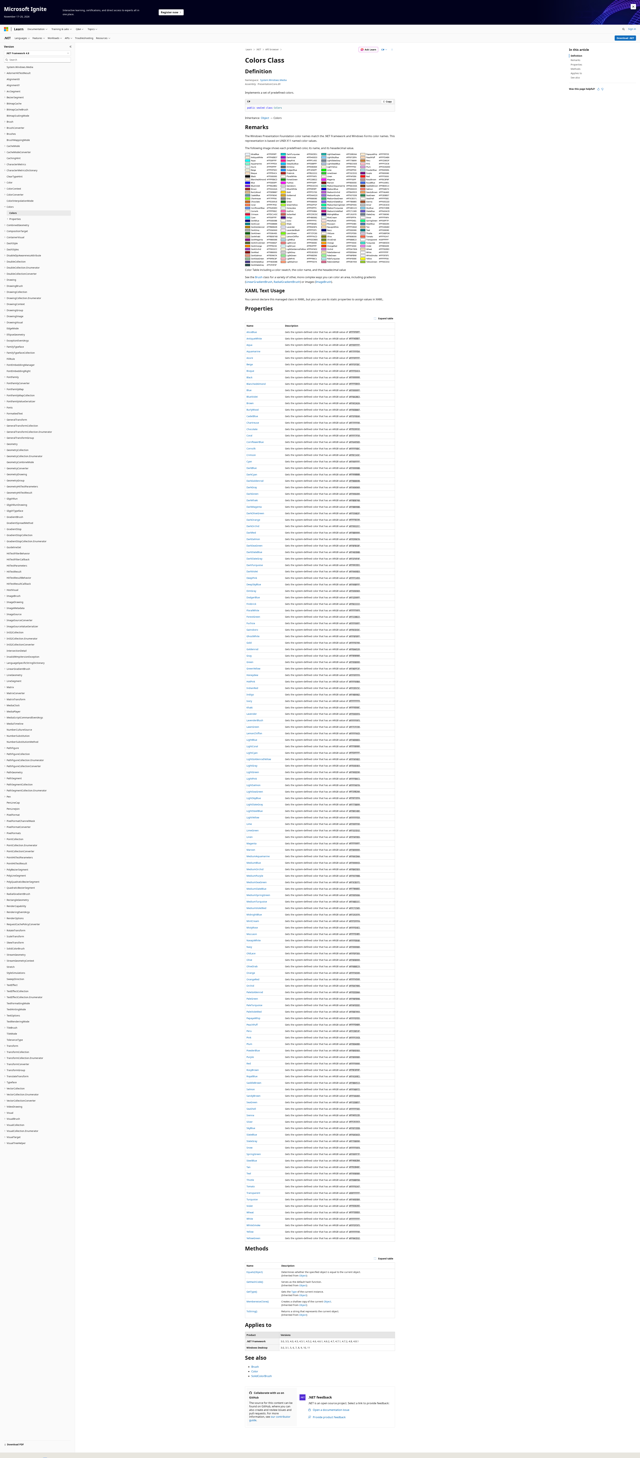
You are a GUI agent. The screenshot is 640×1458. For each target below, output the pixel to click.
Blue (249, 390)
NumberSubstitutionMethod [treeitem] (22, 741)
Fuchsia (250, 623)
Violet (249, 1205)
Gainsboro (252, 629)
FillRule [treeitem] (11, 358)
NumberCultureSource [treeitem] (19, 729)
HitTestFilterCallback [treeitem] (18, 559)
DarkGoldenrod (255, 480)
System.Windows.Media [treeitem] (20, 67)
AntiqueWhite (254, 338)
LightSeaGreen (254, 791)
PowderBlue (253, 1050)
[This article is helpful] (598, 89)
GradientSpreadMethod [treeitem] (20, 523)
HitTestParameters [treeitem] (17, 565)
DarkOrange (253, 519)
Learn (249, 49)
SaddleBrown (253, 1082)
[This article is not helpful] (602, 89)
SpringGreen (253, 1154)
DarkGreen (252, 493)
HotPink (250, 681)
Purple (250, 1057)
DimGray (251, 590)
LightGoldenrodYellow (258, 759)
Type (294, 1291)
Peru (249, 1031)
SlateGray (251, 1141)
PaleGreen (252, 998)
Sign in (632, 28)
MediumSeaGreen (256, 882)
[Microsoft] (6, 29)
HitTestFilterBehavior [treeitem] (18, 553)
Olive (249, 959)
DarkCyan (251, 474)
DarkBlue (251, 468)
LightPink (251, 778)
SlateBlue (251, 1134)
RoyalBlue (252, 1076)
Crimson (251, 455)
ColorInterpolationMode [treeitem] (20, 200)
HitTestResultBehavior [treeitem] (19, 577)
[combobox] (37, 53)
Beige (249, 364)
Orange (250, 972)
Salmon (250, 1089)
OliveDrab (252, 966)
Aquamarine (253, 351)
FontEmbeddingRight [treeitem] (18, 371)
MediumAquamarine (258, 856)
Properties (576, 64)
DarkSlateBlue (254, 552)
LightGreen (252, 772)
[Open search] (623, 29)
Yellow (250, 1231)
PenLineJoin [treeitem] (13, 808)
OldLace (251, 953)
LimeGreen (252, 830)
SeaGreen (251, 1102)
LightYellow (252, 817)
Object (265, 118)
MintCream (252, 921)
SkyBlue (250, 1128)
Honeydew (252, 675)
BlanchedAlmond (256, 383)
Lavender (251, 713)
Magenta (251, 843)
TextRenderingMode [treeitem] (18, 1021)
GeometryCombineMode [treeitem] (20, 462)
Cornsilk (251, 448)
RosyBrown (252, 1070)
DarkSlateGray (254, 558)
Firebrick (251, 603)
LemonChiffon (254, 733)
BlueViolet (252, 396)
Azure (249, 357)
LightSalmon (253, 785)
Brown (250, 403)
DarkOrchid (252, 526)
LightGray (251, 765)
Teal (248, 1173)
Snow (249, 1147)
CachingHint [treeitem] (13, 158)
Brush (258, 277)
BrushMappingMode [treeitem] (18, 140)
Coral (249, 435)
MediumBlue (253, 862)
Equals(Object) (254, 1272)
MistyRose (252, 927)
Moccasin (251, 934)
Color (254, 1371)
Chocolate (252, 429)
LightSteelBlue (254, 811)
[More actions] (392, 49)
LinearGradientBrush (259, 282)
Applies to (576, 73)
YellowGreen (253, 1238)
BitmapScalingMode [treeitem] (18, 115)
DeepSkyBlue (253, 584)
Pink (248, 1037)
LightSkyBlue (253, 798)
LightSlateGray (254, 804)
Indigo (250, 694)
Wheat (250, 1212)
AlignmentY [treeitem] (13, 85)
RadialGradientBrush (287, 282)
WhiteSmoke (253, 1225)
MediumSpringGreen (258, 895)
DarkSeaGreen (254, 545)
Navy (249, 946)
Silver (249, 1121)
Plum (249, 1044)
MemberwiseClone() (257, 1301)
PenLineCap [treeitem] (13, 802)
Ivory (249, 701)
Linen (249, 837)
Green (249, 662)
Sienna (250, 1115)
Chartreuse (252, 422)
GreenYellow (253, 668)
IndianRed (252, 688)
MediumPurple (254, 875)
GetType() (251, 1291)
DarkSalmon (253, 539)
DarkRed (251, 532)
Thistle (250, 1179)
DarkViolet (252, 571)
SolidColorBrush (261, 1376)
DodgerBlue (253, 597)
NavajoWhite (253, 940)
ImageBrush (323, 282)
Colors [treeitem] (13, 213)
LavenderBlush (254, 720)
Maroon (250, 849)
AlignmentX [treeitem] (13, 79)
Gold (249, 642)
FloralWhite (252, 610)
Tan (248, 1167)
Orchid (250, 985)
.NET (258, 49)
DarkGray (251, 487)
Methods (575, 68)
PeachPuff (252, 1024)
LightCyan (252, 752)
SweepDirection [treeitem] (15, 979)
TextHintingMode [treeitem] (16, 1009)
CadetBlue (252, 416)
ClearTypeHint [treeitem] (14, 176)
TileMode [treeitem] (12, 1033)
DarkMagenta (254, 506)
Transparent (253, 1192)
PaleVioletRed (254, 1011)
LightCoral (252, 746)
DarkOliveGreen (255, 513)
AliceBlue (251, 332)
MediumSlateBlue (256, 888)
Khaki (249, 707)
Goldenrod (252, 649)
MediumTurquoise (256, 901)
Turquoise (252, 1199)
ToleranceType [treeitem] (15, 1039)
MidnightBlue (254, 914)
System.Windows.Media (273, 80)
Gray (249, 655)
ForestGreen (253, 616)
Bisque (250, 370)
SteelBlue (251, 1160)
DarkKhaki (252, 500)
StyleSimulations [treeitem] (16, 972)
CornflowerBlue (255, 442)
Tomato (250, 1186)
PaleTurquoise (254, 1005)
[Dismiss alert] (633, 6)
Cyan (249, 461)
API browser (272, 49)
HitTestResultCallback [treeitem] (19, 583)
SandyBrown (253, 1095)
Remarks (575, 60)
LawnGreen (252, 726)
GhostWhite (253, 636)
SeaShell (251, 1108)
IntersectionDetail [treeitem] (17, 650)
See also (575, 77)
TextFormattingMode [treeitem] (18, 1003)
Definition (576, 55)
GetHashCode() (254, 1281)
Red (248, 1063)
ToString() (251, 1311)
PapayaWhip (253, 1018)
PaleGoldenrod (254, 992)
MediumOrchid (255, 869)
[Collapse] (71, 46)
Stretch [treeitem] (11, 966)
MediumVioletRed (256, 908)
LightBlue (251, 739)
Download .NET (625, 38)
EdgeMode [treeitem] (13, 328)
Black (249, 377)
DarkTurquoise (254, 565)
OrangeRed (252, 979)
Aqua (249, 344)
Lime (249, 824)
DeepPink (251, 578)
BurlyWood (252, 409)
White (249, 1218)
